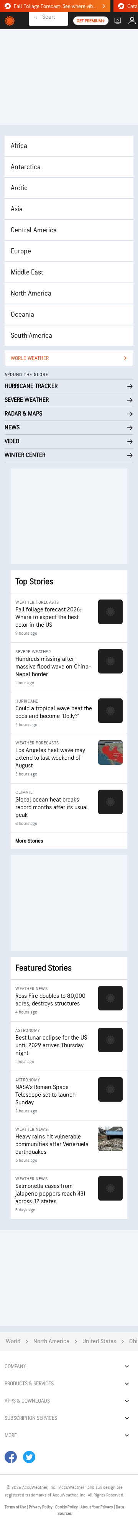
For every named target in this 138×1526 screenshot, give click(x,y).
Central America (34, 230)
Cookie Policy (67, 1507)
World (13, 1341)
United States (99, 1341)
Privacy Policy (41, 1507)
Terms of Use (16, 1507)
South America (31, 336)
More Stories (29, 841)
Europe (21, 251)
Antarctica (26, 167)
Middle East (27, 272)
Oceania (22, 314)
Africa (19, 146)
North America (31, 293)
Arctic (19, 188)
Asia (17, 209)
